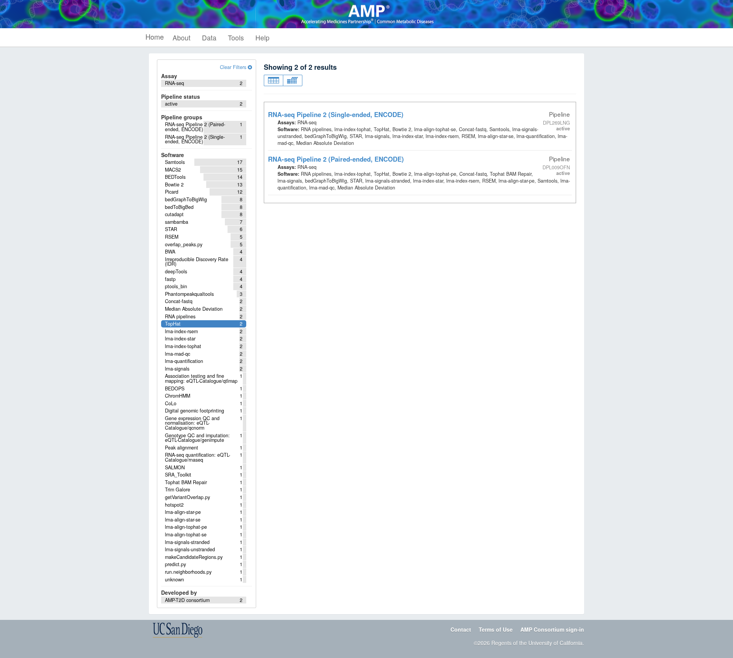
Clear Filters (234, 67)
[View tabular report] (273, 80)
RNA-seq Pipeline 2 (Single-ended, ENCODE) (336, 114)
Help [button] (262, 37)
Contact (460, 629)
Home (154, 37)
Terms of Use (496, 629)
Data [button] (209, 37)
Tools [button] (236, 37)
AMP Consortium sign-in (552, 629)
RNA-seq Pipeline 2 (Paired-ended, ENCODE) (336, 159)
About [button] (182, 37)
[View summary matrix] (292, 80)
